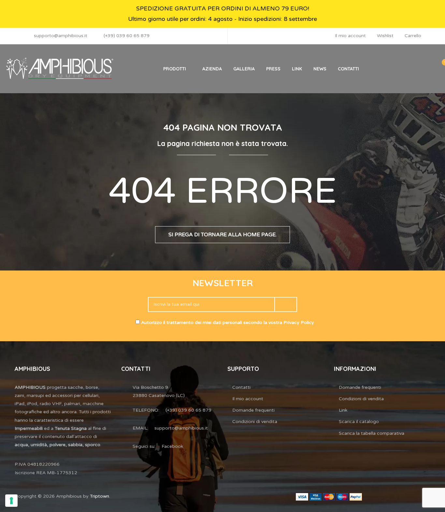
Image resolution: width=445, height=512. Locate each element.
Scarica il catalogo (359, 421)
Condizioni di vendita (254, 421)
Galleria (244, 69)
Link (297, 69)
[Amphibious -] (59, 68)
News (319, 69)
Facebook (172, 446)
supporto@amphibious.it (60, 35)
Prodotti (174, 69)
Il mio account (350, 35)
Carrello (413, 35)
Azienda (212, 69)
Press (273, 69)
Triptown (99, 496)
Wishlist (385, 35)
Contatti (348, 69)
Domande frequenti (253, 410)
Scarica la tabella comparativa (371, 433)
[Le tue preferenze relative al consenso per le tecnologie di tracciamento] (11, 500)
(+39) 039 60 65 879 (127, 35)
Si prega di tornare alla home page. (222, 234)
